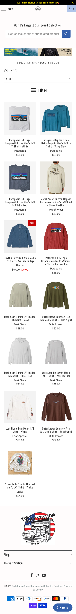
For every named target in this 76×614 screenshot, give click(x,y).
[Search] (66, 34)
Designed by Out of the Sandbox (46, 586)
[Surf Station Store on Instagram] (37, 575)
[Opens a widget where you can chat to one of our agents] (62, 607)
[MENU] (1, 8)
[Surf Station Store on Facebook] (31, 575)
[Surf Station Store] (38, 8)
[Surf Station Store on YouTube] (44, 575)
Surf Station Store (20, 586)
